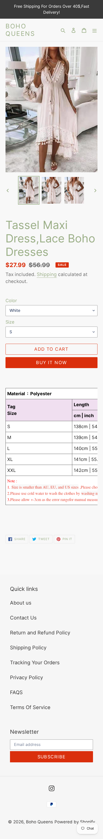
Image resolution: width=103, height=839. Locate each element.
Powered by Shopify (74, 821)
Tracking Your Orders (35, 663)
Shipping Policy (28, 648)
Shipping (47, 274)
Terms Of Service (30, 707)
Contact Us (23, 618)
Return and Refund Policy (40, 633)
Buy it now (51, 362)
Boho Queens (20, 29)
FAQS (16, 692)
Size (10, 322)
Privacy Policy (26, 677)
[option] (29, 190)
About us (20, 603)
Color (11, 300)
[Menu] (94, 30)
